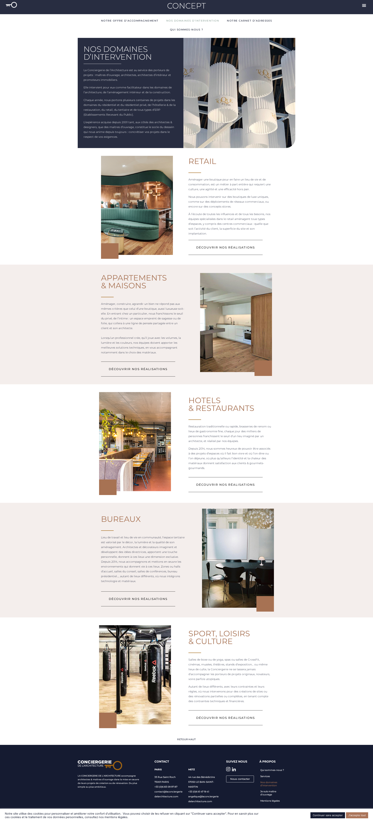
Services (265, 776)
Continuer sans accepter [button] (328, 815)
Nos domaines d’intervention (192, 20)
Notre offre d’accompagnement (130, 20)
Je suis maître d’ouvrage (268, 793)
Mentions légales (270, 800)
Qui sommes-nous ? (186, 29)
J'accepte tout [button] (357, 815)
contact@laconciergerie (168, 791)
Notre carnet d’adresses (249, 20)
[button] (364, 5)
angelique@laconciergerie (203, 796)
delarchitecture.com (166, 796)
